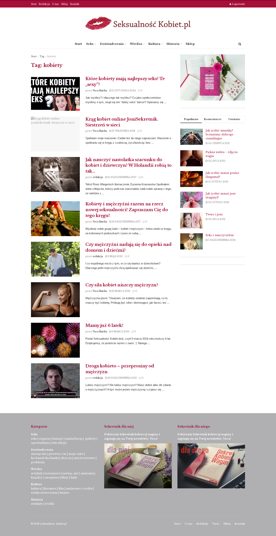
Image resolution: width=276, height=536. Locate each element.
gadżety (90, 438)
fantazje (57, 438)
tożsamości (52, 473)
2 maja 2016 (115, 256)
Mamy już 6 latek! (104, 325)
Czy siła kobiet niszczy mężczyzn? (121, 285)
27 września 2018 (123, 130)
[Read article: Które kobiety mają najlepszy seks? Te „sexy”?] (55, 93)
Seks (90, 44)
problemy (38, 462)
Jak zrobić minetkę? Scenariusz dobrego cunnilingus (219, 134)
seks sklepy (59, 442)
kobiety (51, 56)
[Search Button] (239, 44)
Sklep (64, 4)
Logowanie (238, 4)
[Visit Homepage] (138, 23)
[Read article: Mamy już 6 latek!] (55, 340)
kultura (36, 488)
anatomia (87, 473)
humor (64, 492)
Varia (215, 523)
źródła (49, 503)
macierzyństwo (84, 458)
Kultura (154, 44)
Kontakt (74, 4)
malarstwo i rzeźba (79, 488)
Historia (173, 44)
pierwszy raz (57, 454)
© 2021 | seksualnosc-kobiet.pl (49, 523)
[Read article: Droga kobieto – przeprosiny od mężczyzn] (55, 380)
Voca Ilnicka (100, 90)
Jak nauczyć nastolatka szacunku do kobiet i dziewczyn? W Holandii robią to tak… (128, 165)
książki (36, 477)
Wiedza (136, 44)
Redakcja (44, 4)
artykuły (37, 473)
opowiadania (40, 442)
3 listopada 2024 (123, 90)
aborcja (66, 458)
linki (74, 477)
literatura (49, 488)
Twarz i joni (214, 214)
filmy (64, 477)
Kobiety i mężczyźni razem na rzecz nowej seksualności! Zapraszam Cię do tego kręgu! (126, 209)
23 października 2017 (125, 221)
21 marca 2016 (120, 291)
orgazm (44, 438)
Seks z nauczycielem (220, 235)
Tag (42, 56)
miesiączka (38, 454)
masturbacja (73, 438)
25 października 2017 (121, 177)
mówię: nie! (70, 473)
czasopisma (51, 477)
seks (34, 438)
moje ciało (76, 454)
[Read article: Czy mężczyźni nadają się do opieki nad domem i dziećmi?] (55, 259)
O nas (55, 4)
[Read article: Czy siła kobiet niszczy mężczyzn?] (55, 299)
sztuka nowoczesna (44, 492)
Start (34, 4)
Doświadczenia (112, 44)
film (61, 488)
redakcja (98, 177)
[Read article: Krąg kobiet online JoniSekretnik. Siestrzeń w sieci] (55, 133)
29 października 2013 (122, 377)
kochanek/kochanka (45, 458)
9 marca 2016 (120, 331)
